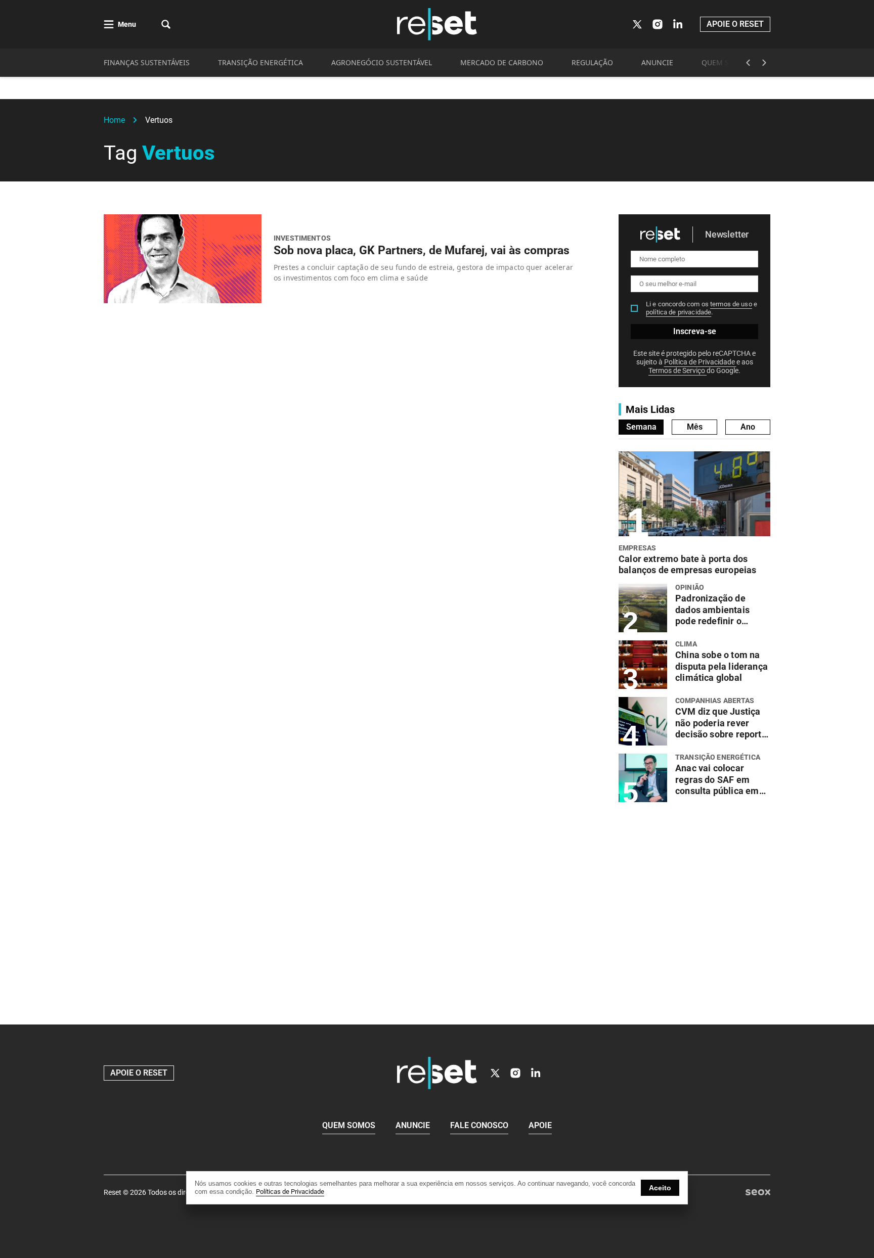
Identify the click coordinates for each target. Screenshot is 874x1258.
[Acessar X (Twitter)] (637, 24)
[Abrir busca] (166, 24)
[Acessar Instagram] (657, 24)
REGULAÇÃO (592, 62)
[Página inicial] (437, 1073)
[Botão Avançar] (764, 63)
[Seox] (758, 1192)
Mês (695, 427)
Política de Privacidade (700, 362)
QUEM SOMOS (726, 62)
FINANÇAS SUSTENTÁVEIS (147, 62)
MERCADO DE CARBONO (501, 62)
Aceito (660, 1188)
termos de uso (731, 304)
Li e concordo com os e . (701, 308)
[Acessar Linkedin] (678, 24)
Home (114, 120)
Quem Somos (348, 1125)
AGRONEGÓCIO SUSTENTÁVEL (381, 62)
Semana (641, 427)
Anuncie (413, 1125)
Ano (747, 427)
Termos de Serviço (677, 370)
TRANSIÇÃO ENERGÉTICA (260, 62)
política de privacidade (678, 312)
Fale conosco (479, 1125)
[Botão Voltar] (748, 63)
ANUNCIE (657, 62)
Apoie (540, 1125)
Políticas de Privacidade (290, 1191)
